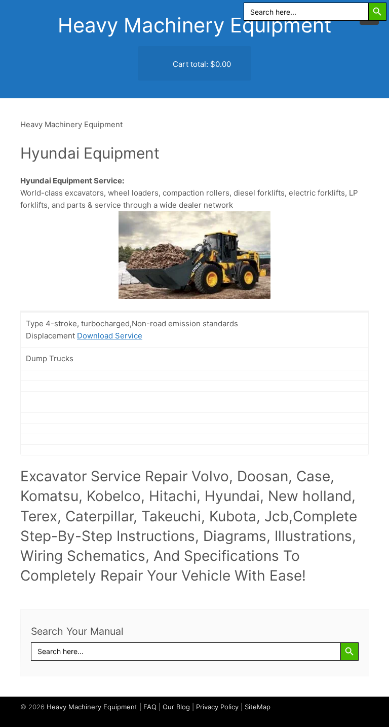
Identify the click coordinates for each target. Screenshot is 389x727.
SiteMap (257, 707)
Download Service (109, 335)
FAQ (150, 707)
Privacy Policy (217, 707)
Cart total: (201, 64)
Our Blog (176, 707)
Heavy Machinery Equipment (195, 25)
